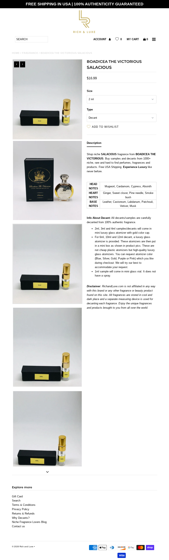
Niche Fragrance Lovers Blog (29, 522)
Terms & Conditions (23, 504)
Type (90, 109)
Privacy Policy (20, 509)
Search (16, 500)
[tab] (94, 144)
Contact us (18, 526)
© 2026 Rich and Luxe (22, 546)
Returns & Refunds (23, 513)
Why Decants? (20, 517)
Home (16, 53)
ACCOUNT (100, 39)
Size (89, 91)
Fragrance (30, 53)
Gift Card (17, 496)
